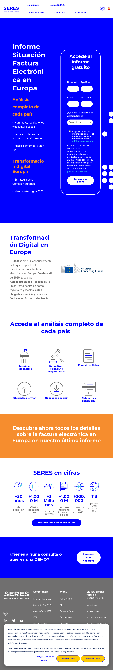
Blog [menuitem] (62, 605)
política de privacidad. (78, 171)
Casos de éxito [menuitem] (67, 611)
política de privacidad (83, 141)
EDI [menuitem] (35, 617)
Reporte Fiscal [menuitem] (40, 623)
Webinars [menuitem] (64, 623)
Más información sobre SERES (56, 522)
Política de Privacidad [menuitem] (96, 617)
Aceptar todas (68, 658)
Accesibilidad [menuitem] (93, 611)
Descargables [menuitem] (66, 617)
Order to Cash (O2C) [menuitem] (42, 611)
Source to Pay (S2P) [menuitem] (42, 605)
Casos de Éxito (35, 12)
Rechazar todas (93, 658)
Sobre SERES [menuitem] (66, 599)
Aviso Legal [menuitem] (92, 605)
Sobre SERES (57, 5)
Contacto (80, 12)
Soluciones (33, 5)
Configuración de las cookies (45, 658)
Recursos (59, 12)
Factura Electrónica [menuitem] (42, 599)
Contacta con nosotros (88, 557)
